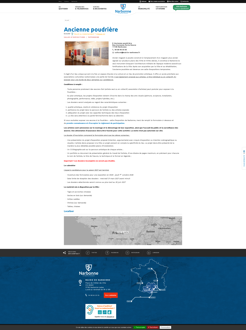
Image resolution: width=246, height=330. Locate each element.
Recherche (74, 1)
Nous (110, 295)
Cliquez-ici (100, 34)
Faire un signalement (182, 7)
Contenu (66, 1)
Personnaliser (165, 327)
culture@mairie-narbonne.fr (127, 52)
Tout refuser (153, 327)
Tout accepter (140, 327)
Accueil (67, 20)
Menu (60, 1)
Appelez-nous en (104, 317)
